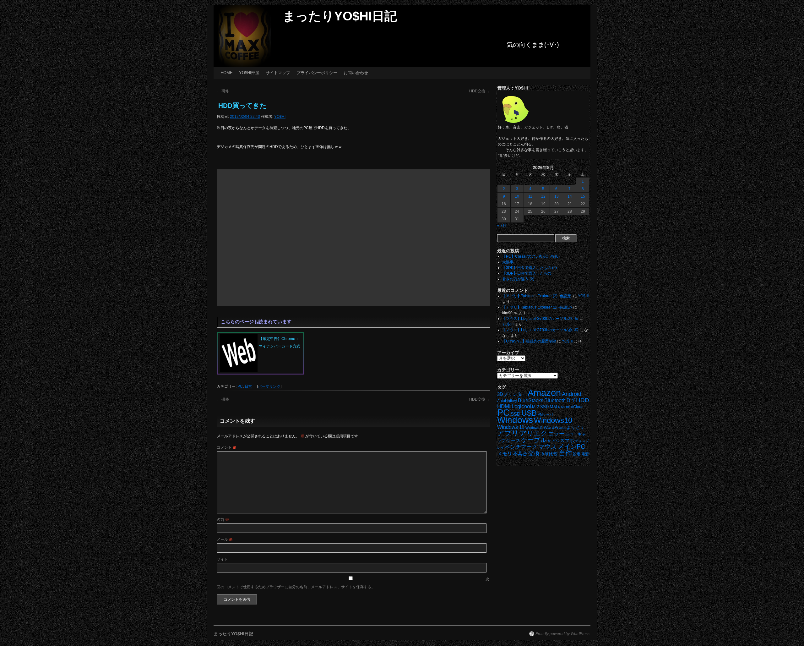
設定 (576, 454)
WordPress (555, 427)
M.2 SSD (540, 407)
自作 (565, 453)
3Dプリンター (512, 394)
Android (571, 394)
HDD (582, 400)
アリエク (533, 433)
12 (543, 196)
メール (225, 539)
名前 (223, 519)
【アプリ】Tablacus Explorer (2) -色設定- (537, 296)
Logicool (521, 406)
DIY (571, 400)
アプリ (508, 433)
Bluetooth (555, 400)
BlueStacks (530, 400)
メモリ (504, 453)
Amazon (544, 393)
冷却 (544, 454)
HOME (226, 72)
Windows (515, 420)
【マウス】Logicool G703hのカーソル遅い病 (540, 318)
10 (517, 196)
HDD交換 (479, 91)
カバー (571, 434)
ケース (513, 440)
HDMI (504, 406)
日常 (248, 386)
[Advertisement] (353, 237)
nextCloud (575, 407)
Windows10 (553, 420)
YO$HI (279, 116)
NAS (561, 407)
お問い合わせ (356, 72)
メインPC (571, 446)
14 (570, 196)
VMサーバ (545, 414)
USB (529, 413)
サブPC (553, 441)
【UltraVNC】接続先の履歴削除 (529, 341)
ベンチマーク (521, 447)
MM (553, 406)
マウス (547, 446)
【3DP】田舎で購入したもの (526, 273)
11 (530, 196)
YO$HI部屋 (249, 72)
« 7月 (501, 225)
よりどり (575, 427)
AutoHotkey (507, 401)
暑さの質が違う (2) (518, 279)
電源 (585, 454)
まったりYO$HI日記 (340, 16)
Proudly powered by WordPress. (562, 634)
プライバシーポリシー (316, 72)
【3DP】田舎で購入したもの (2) (529, 268)
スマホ (567, 440)
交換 (534, 453)
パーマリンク (269, 386)
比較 (553, 454)
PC (240, 386)
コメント (226, 447)
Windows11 (534, 428)
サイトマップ (278, 72)
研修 (223, 91)
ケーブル (533, 439)
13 (556, 196)
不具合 (520, 453)
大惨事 (507, 262)
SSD (515, 414)
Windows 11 (510, 427)
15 (583, 196)
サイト (222, 559)
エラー (556, 434)
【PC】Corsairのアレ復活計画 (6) (531, 256)
